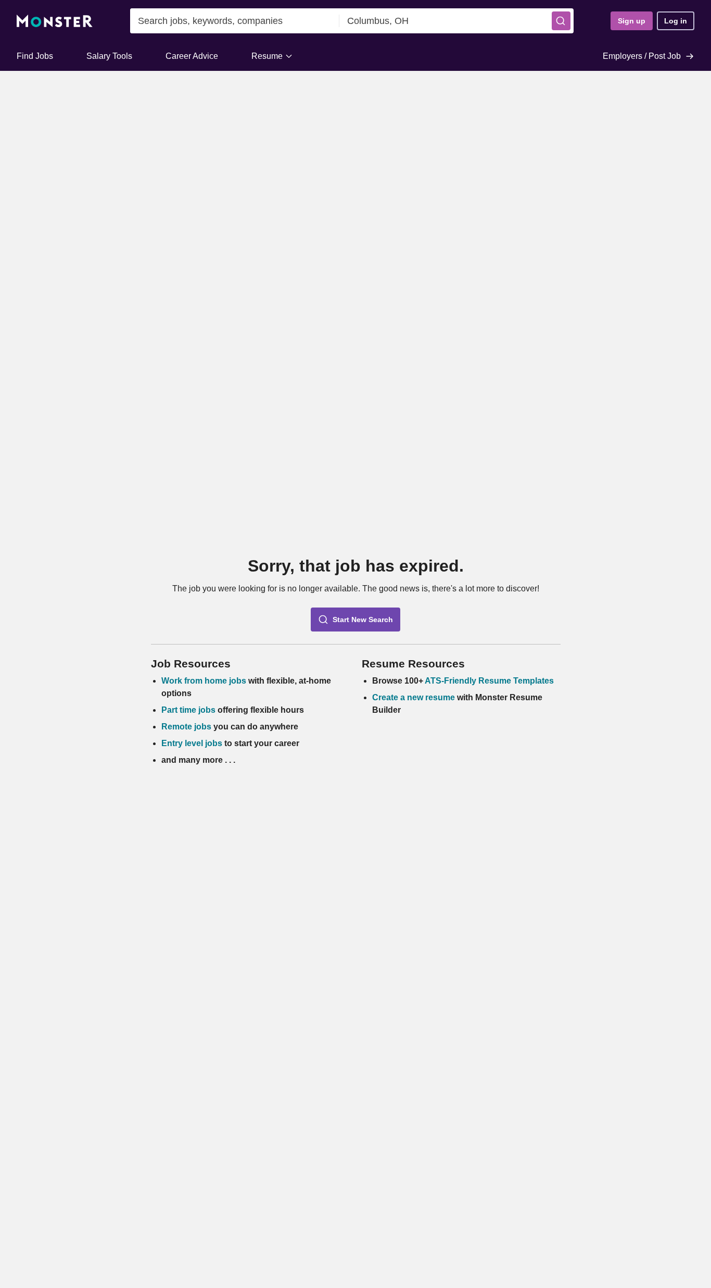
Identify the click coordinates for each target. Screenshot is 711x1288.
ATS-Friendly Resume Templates (489, 680)
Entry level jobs (191, 743)
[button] (561, 20)
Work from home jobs (203, 680)
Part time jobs (188, 709)
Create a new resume (414, 697)
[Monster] (55, 21)
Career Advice (192, 56)
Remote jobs (186, 726)
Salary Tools (109, 56)
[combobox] (234, 20)
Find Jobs (35, 56)
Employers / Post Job (642, 56)
